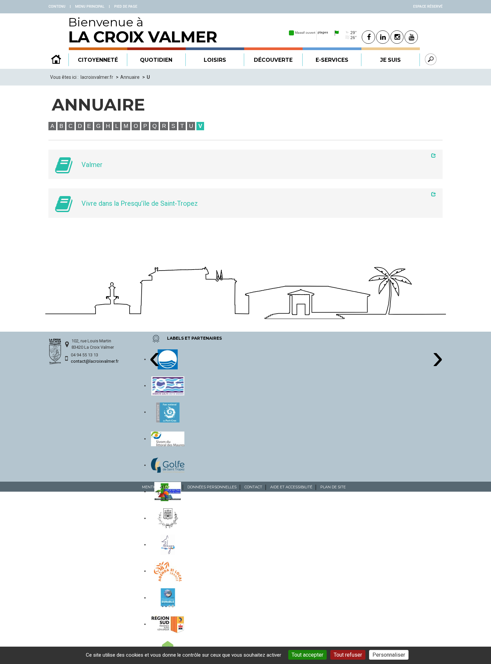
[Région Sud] (167, 624)
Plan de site (333, 487)
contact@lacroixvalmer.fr (95, 361)
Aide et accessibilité (291, 487)
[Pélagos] (168, 544)
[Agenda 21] (168, 570)
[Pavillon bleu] (168, 359)
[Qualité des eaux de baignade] (167, 385)
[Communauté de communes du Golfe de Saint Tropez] (167, 465)
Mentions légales (160, 487)
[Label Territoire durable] (167, 597)
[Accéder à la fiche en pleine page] (256, 155)
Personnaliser (388, 655)
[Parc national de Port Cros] (168, 411)
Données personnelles (211, 487)
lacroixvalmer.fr (96, 77)
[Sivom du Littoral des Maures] (167, 438)
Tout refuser (348, 655)
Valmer (92, 165)
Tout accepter (307, 655)
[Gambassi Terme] (168, 518)
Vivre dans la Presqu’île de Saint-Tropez (139, 203)
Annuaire (130, 77)
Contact (253, 487)
